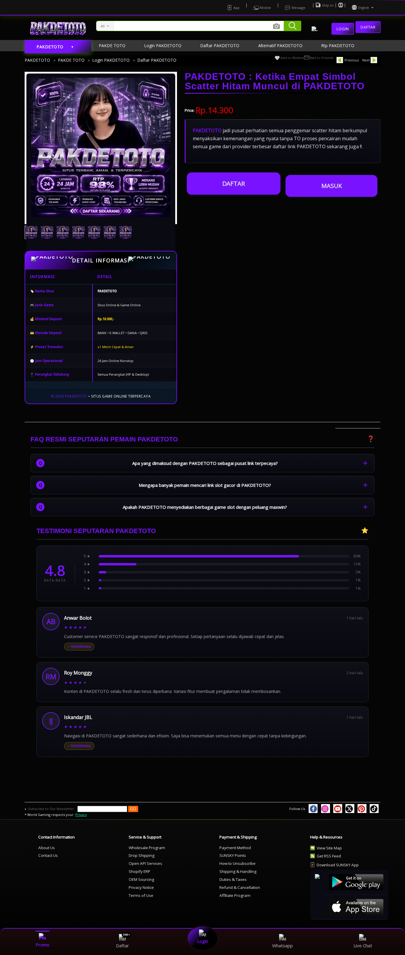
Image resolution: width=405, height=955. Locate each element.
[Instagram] (325, 808)
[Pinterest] (362, 808)
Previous (352, 60)
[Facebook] (313, 808)
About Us (46, 847)
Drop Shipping (141, 855)
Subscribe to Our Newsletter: (52, 808)
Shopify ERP (139, 871)
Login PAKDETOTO (111, 60)
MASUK (331, 186)
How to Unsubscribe (237, 863)
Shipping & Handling (237, 871)
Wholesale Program (147, 847)
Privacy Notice (141, 887)
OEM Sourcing (141, 879)
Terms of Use (141, 895)
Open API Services (145, 863)
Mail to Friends (321, 57)
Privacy (81, 814)
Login (343, 28)
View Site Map (329, 848)
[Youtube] (337, 808)
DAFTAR (233, 184)
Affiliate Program (235, 895)
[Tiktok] (374, 808)
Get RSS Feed (329, 856)
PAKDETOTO (37, 60)
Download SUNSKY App (338, 865)
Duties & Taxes (233, 879)
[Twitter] (349, 808)
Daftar (368, 28)
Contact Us (48, 855)
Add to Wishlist (292, 57)
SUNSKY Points (232, 855)
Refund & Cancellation (239, 887)
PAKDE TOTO (71, 60)
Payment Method (235, 847)
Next (366, 60)
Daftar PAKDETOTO (156, 60)
